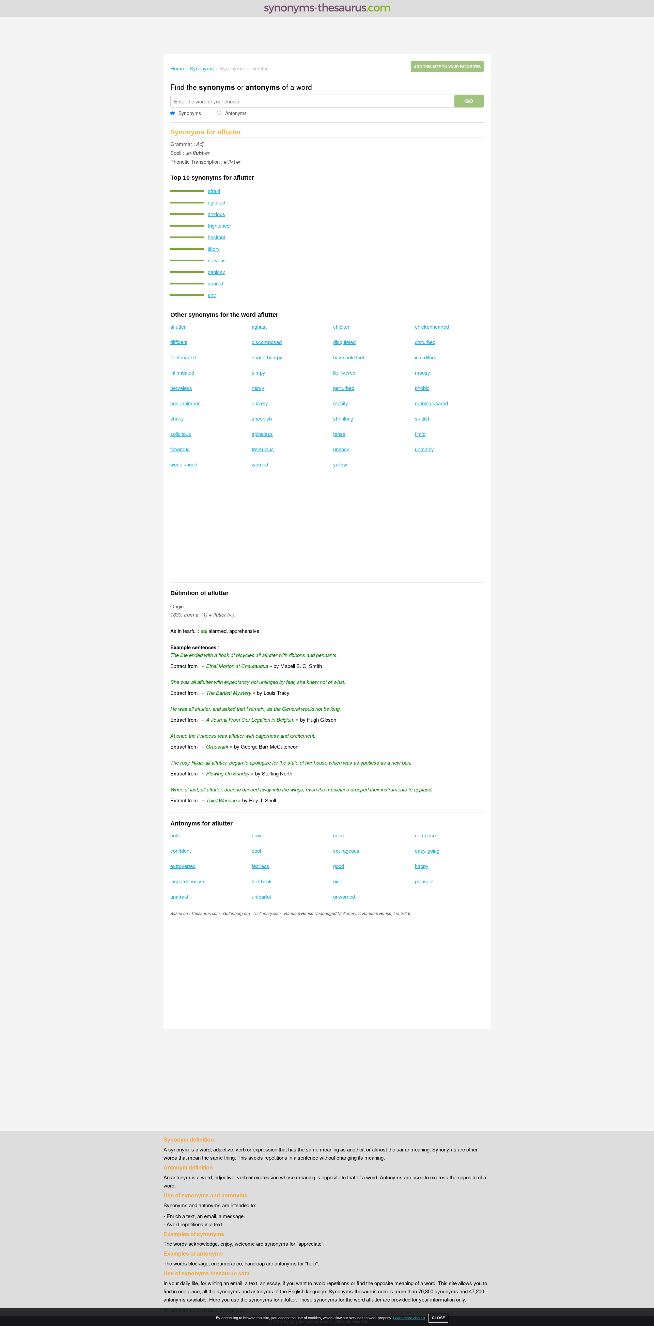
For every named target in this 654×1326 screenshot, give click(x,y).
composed (426, 835)
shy (212, 294)
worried (260, 464)
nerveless (181, 387)
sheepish (262, 418)
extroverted (183, 865)
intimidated (182, 372)
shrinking (343, 418)
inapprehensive (187, 881)
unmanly (424, 449)
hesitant (216, 237)
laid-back (262, 881)
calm (338, 835)
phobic (422, 387)
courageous (346, 850)
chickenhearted (432, 326)
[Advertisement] (327, 35)
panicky (216, 271)
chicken (342, 326)
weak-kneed (183, 464)
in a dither (425, 357)
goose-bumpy (267, 357)
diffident (178, 341)
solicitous (180, 433)
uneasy (341, 449)
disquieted (344, 341)
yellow (340, 464)
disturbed (425, 341)
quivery (260, 403)
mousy (422, 372)
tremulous (263, 449)
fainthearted (183, 357)
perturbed (343, 387)
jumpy (258, 372)
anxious (216, 213)
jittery (214, 248)
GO (469, 101)
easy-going (427, 850)
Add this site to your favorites (447, 66)
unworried (344, 896)
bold (175, 835)
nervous (217, 260)
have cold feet (348, 357)
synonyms (217, 87)
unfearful (261, 896)
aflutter (178, 326)
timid (420, 433)
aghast (259, 326)
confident (180, 850)
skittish (423, 418)
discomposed (267, 341)
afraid (214, 190)
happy (422, 865)
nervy (258, 387)
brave (258, 835)
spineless (262, 433)
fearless (260, 865)
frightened (219, 225)
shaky (177, 418)
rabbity (340, 403)
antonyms (263, 87)
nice (337, 881)
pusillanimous (185, 403)
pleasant (424, 881)
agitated (216, 202)
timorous (180, 449)
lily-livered (344, 372)
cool (256, 850)
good (338, 865)
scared (215, 283)
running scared (431, 403)
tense (339, 433)
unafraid (179, 896)
